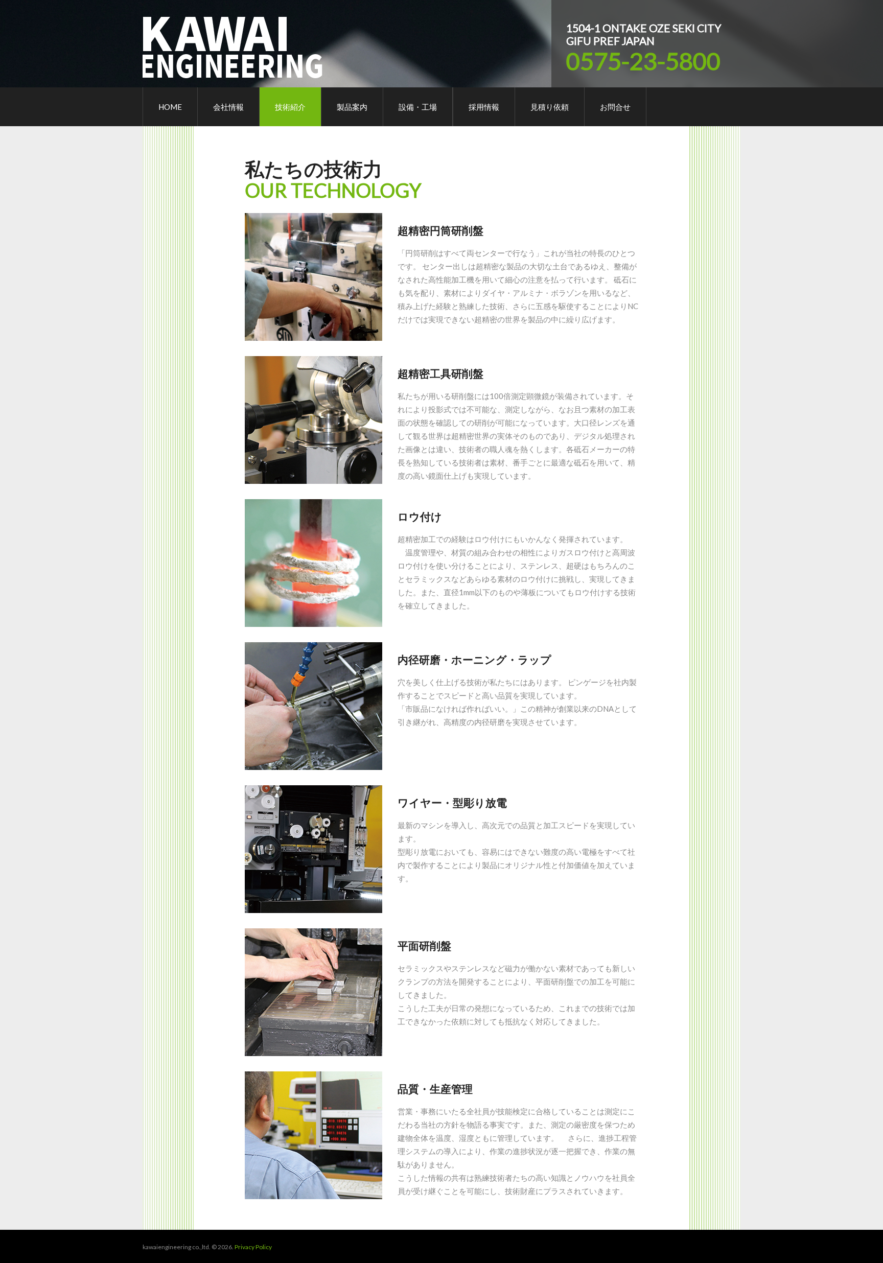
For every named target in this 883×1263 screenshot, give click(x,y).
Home (170, 106)
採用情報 (484, 106)
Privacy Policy (253, 1247)
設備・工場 (418, 106)
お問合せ (615, 106)
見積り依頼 (549, 106)
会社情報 (228, 106)
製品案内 (352, 106)
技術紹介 (290, 106)
